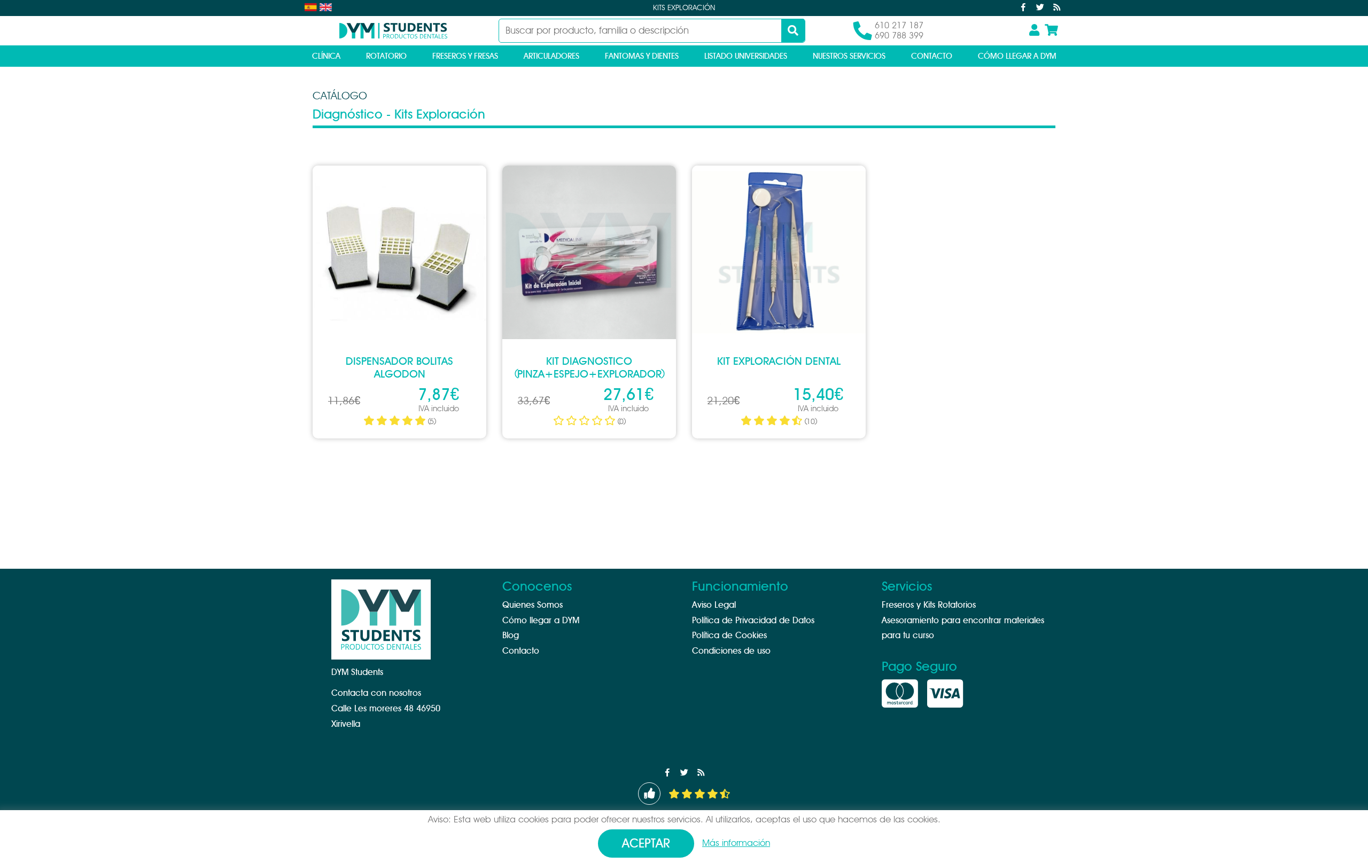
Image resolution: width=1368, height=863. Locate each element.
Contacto (931, 56)
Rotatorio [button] (386, 56)
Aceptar (646, 844)
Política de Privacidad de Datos (753, 620)
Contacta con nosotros (376, 693)
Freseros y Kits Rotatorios (929, 605)
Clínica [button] (326, 56)
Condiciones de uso (731, 651)
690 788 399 (899, 36)
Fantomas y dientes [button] (642, 56)
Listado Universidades (745, 56)
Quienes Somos (532, 605)
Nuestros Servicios (849, 56)
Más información (736, 843)
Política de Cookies (729, 635)
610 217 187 (899, 25)
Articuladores (551, 56)
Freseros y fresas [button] (465, 56)
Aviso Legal (714, 605)
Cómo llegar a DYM (1017, 56)
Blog (510, 635)
